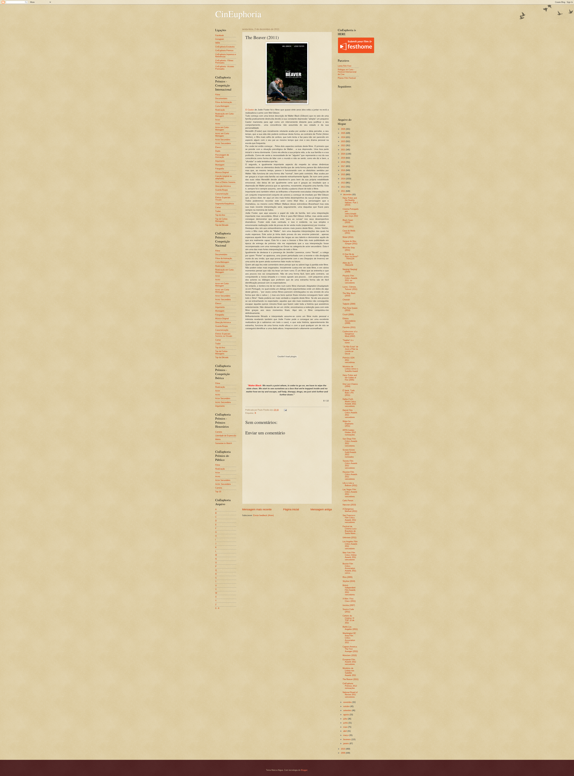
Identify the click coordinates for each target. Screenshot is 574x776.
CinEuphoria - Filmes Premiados (224, 61)
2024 (343, 137)
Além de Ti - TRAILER (348, 264)
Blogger (304, 770)
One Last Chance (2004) (350, 385)
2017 (343, 166)
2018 (343, 162)
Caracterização (221, 194)
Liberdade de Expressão (225, 436)
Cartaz (218, 207)
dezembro (347, 194)
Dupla (217, 151)
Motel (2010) (348, 237)
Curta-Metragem (222, 106)
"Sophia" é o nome (348, 341)
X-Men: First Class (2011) (349, 600)
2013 (343, 183)
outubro (346, 706)
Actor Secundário (222, 140)
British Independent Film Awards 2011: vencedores (349, 590)
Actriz (217, 124)
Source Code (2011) (348, 610)
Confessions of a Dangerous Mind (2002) (350, 333)
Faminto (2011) (349, 327)
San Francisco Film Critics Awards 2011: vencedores (350, 518)
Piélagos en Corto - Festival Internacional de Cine (347, 72)
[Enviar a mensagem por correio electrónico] (285, 410)
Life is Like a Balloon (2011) (350, 484)
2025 (343, 133)
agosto (346, 714)
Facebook (219, 35)
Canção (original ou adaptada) (223, 177)
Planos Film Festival (347, 78)
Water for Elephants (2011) (348, 423)
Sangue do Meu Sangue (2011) (350, 242)
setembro (347, 710)
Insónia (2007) (349, 605)
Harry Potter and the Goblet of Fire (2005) (350, 377)
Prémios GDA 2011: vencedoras (349, 360)
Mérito (218, 439)
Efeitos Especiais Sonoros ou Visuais (223, 335)
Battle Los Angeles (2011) (350, 628)
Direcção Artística (223, 186)
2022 (343, 145)
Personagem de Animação (222, 156)
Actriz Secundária (223, 143)
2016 (343, 170)
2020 (343, 154)
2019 (343, 158)
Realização (220, 110)
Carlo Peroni (348, 500)
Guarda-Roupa (221, 190)
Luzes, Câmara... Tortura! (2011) (350, 288)
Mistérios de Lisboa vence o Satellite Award (350, 368)
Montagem (219, 165)
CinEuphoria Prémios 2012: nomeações (350, 685)
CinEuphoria (238, 14)
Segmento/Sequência (224, 204)
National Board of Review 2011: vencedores (350, 694)
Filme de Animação (223, 102)
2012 (343, 187)
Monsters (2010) (350, 655)
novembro (347, 702)
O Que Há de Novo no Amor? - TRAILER (350, 256)
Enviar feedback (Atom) (263, 515)
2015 (343, 174)
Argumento (220, 161)
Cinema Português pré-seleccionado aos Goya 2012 (351, 212)
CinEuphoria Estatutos (225, 47)
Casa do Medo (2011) (349, 232)
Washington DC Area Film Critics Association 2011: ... (349, 638)
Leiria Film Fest (344, 66)
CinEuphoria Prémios (224, 50)
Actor (217, 120)
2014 (343, 179)
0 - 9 (217, 608)
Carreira (218, 432)
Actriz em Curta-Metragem (222, 134)
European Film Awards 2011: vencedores (350, 661)
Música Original (222, 172)
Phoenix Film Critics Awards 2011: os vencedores (350, 279)
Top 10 (218, 491)
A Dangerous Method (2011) (350, 510)
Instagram (219, 39)
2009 (343, 753)
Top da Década (221, 225)
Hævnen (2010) (349, 505)
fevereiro (347, 739)
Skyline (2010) (349, 581)
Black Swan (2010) (348, 221)
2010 (343, 749)
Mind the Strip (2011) (349, 249)
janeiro (346, 743)
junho (345, 723)
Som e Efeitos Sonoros (225, 182)
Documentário (221, 98)
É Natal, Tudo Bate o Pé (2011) (349, 392)
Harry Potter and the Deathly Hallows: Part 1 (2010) (350, 201)
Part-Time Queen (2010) (350, 309)
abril (345, 731)
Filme (217, 94)
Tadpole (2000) (349, 304)
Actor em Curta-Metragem (222, 128)
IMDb (217, 43)
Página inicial (291, 509)
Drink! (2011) (348, 226)
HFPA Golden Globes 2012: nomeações (349, 432)
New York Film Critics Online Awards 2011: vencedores (350, 556)
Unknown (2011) (349, 537)
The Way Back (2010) (349, 294)
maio (345, 727)
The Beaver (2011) (350, 679)
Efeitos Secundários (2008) (349, 320)
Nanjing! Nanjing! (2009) (350, 270)
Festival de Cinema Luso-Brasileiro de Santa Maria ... (350, 529)
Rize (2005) (347, 577)
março (346, 735)
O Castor (249, 110)
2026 (343, 129)
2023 (343, 141)
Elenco (218, 147)
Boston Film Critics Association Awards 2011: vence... (350, 568)
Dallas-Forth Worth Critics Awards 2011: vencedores (350, 402)
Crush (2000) (348, 314)
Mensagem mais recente (257, 509)
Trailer (218, 211)
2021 (343, 150)
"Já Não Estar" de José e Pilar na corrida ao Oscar (350, 350)
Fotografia (219, 169)
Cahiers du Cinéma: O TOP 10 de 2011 (348, 619)
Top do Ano (220, 215)
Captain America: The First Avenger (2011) (350, 649)
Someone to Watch (223, 443)
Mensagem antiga (321, 509)
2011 (343, 191)
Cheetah (346, 300)
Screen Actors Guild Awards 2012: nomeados (349, 453)
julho (345, 719)
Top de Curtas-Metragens (221, 220)
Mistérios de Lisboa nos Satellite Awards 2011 (349, 671)
